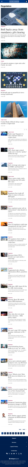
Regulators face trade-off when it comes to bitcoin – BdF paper (16, 194)
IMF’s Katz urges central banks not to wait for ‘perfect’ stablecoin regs (17, 151)
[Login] (26, 1)
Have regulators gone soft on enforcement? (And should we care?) (17, 209)
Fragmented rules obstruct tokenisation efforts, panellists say (17, 271)
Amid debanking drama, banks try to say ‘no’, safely (16, 347)
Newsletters (14, 453)
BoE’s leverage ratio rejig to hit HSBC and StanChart (17, 166)
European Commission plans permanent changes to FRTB (17, 403)
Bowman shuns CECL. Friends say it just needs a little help (16, 256)
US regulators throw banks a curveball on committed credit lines (17, 240)
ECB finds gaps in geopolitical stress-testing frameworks (12, 93)
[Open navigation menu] (1, 1)
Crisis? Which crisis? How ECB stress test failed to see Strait (17, 375)
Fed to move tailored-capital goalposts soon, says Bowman (17, 362)
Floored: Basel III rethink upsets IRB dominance (16, 300)
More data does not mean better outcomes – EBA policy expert (16, 315)
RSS (21, 453)
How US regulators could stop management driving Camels (17, 225)
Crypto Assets (4, 119)
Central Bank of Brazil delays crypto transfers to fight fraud (12, 122)
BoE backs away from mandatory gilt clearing (13, 31)
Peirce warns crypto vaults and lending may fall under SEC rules (16, 179)
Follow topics (7, 453)
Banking (10, 387)
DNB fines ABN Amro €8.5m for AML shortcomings (17, 287)
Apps (18, 453)
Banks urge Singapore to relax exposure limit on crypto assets (16, 135)
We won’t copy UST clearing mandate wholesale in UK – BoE (17, 331)
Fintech (2, 61)
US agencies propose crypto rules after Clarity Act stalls (13, 64)
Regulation (3, 26)
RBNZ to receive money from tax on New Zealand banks (17, 390)
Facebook (16, 453)
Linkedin (11, 453)
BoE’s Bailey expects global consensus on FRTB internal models (17, 417)
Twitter (9, 453)
